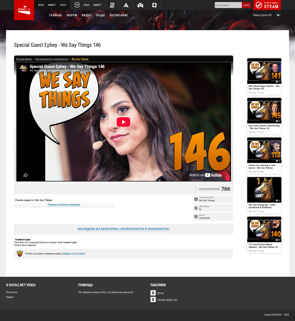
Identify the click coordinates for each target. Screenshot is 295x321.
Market (52, 5)
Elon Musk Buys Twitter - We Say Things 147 (264, 87)
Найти (246, 5)
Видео (87, 15)
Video (63, 5)
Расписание (119, 15)
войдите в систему (73, 253)
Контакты (11, 292)
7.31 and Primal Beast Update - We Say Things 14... (264, 245)
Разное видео (24, 59)
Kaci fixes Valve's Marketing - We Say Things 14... (264, 127)
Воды (100, 15)
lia (200, 209)
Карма (9, 297)
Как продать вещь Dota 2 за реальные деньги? (105, 292)
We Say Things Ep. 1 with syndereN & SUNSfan (262, 206)
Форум (72, 15)
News (41, 5)
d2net (160, 293)
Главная (55, 15)
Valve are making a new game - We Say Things (262, 166)
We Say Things (207, 200)
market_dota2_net (167, 300)
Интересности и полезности (52, 59)
